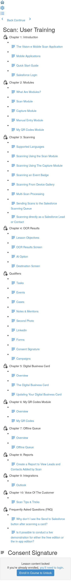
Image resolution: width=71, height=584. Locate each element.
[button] (2, 4)
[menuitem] (2, 9)
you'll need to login (51, 567)
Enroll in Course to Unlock (35, 573)
